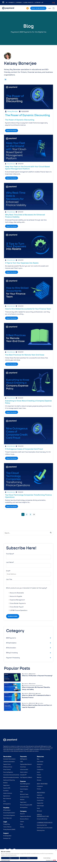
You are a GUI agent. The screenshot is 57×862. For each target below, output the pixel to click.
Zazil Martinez (26, 673)
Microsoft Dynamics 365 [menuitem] (26, 804)
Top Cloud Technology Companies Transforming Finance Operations (28, 496)
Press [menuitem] (21, 824)
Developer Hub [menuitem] (6, 838)
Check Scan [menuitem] (23, 767)
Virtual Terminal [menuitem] (7, 769)
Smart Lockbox (40, 703)
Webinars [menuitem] (39, 777)
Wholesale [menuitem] (39, 811)
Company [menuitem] (23, 811)
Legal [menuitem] (5, 822)
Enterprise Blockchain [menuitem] (42, 819)
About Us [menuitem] (22, 813)
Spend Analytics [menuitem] (24, 789)
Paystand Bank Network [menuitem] (26, 764)
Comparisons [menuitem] (40, 769)
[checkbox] (28, 601)
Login (49, 8)
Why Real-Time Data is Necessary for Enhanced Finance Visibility (25, 216)
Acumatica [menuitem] (5, 790)
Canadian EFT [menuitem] (23, 774)
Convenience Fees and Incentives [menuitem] (11, 774)
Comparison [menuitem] (40, 786)
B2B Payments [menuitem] (23, 759)
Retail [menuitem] (38, 808)
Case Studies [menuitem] (40, 761)
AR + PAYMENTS (10, 2)
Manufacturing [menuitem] (40, 797)
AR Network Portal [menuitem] (7, 767)
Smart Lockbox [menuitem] (24, 772)
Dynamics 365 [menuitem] (6, 788)
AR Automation (11, 648)
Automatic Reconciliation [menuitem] (9, 759)
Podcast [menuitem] (39, 774)
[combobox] (28, 533)
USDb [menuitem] (21, 761)
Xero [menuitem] (4, 801)
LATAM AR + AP (39, 2)
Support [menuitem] (6, 833)
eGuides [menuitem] (39, 767)
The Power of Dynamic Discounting (27, 115)
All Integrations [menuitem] (7, 803)
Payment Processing (13, 658)
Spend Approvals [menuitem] (7, 818)
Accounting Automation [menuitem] (9, 812)
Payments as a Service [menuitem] (25, 816)
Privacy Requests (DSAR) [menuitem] (9, 829)
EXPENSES (19, 2)
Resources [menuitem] (40, 756)
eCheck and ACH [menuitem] (24, 769)
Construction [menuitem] (40, 800)
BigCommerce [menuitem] (6, 796)
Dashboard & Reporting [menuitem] (9, 780)
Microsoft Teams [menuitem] (24, 794)
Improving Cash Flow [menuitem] (42, 825)
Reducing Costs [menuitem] (41, 830)
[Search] (51, 532)
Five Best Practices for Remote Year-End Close (24, 355)
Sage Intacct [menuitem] (6, 785)
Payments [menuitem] (23, 756)
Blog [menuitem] (38, 759)
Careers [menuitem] (22, 821)
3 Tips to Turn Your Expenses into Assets (21, 263)
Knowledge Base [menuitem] (7, 835)
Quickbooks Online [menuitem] (24, 797)
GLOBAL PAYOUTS (28, 2)
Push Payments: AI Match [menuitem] (26, 777)
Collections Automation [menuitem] (9, 761)
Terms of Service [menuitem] (7, 826)
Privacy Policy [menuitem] (6, 824)
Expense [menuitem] (23, 781)
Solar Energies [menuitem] (40, 805)
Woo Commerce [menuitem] (7, 798)
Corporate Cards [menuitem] (24, 786)
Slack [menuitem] (21, 791)
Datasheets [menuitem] (40, 764)
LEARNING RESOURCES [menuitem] (44, 822)
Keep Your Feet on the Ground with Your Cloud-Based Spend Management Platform (27, 167)
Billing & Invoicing (12, 653)
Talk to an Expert (38, 8)
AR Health (39, 693)
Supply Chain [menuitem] (40, 803)
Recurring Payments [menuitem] (8, 772)
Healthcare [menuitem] (39, 795)
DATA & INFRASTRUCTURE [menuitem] (43, 815)
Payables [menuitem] (6, 807)
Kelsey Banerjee (12, 111)
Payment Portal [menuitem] (7, 764)
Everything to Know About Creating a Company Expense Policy (28, 402)
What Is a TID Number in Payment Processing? (37, 675)
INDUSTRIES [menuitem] (41, 792)
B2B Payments (11, 638)
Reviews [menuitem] (39, 789)
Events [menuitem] (38, 772)
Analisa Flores (26, 703)
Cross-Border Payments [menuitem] (9, 815)
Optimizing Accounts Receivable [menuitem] (44, 827)
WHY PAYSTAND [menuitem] (42, 784)
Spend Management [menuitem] (25, 783)
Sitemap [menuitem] (22, 826)
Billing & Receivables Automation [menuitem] (11, 777)
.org (53, 2)
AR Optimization (11, 643)
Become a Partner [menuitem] (24, 819)
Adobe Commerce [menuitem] (7, 793)
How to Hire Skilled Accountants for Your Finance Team (28, 309)
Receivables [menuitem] (7, 756)
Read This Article (11, 130)
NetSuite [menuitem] (5, 782)
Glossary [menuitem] (39, 780)
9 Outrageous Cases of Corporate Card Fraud (24, 449)
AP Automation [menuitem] (6, 810)
